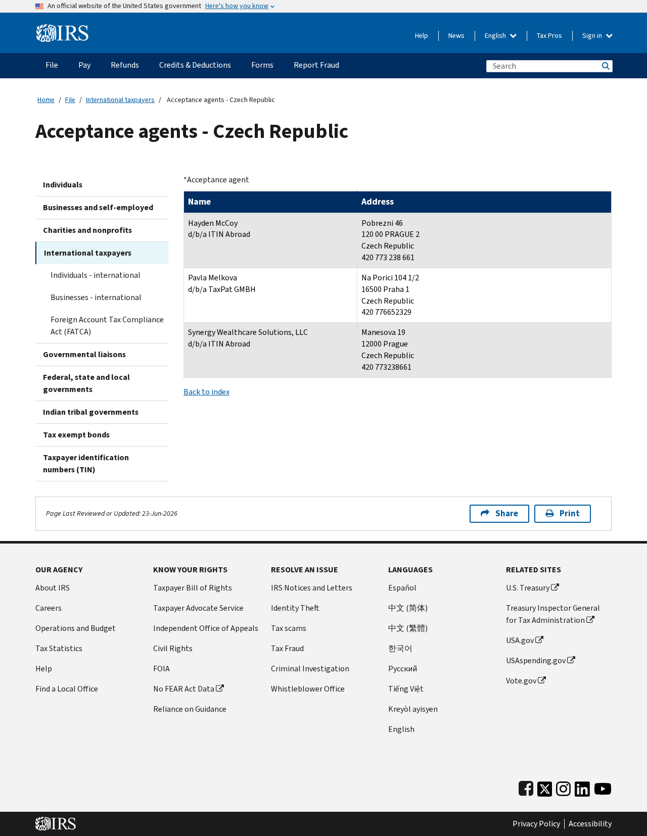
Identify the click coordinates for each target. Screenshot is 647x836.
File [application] (51, 65)
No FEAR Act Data (183, 688)
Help (421, 35)
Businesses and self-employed (98, 207)
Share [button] (506, 513)
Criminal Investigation (310, 668)
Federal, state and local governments (86, 383)
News (456, 35)
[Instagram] (563, 786)
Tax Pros (549, 35)
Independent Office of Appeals (205, 628)
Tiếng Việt (406, 688)
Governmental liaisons (84, 354)
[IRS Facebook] (526, 786)
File (70, 100)
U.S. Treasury (527, 587)
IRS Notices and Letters (311, 587)
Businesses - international (96, 297)
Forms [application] (262, 65)
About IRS (52, 587)
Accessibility (590, 824)
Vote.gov (521, 680)
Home (46, 100)
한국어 (400, 648)
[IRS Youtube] (603, 786)
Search (605, 66)
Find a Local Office (66, 688)
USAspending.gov (536, 660)
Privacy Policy (536, 824)
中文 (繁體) (408, 628)
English (496, 35)
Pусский (402, 668)
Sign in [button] (593, 35)
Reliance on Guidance (189, 709)
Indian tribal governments (90, 412)
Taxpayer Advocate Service (198, 608)
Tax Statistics (58, 648)
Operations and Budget (75, 628)
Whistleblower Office (308, 688)
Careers (48, 608)
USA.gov (520, 640)
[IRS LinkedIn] (582, 786)
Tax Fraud (287, 648)
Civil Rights (173, 648)
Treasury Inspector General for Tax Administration (553, 614)
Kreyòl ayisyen (413, 709)
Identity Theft (295, 608)
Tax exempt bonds (76, 434)
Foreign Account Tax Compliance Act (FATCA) (107, 325)
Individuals (62, 184)
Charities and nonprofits (87, 230)
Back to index (206, 391)
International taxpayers (120, 100)
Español (402, 587)
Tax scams (288, 628)
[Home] (62, 29)
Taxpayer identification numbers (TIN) (86, 463)
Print (570, 513)
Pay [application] (84, 65)
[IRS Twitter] (544, 786)
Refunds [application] (125, 65)
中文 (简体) (408, 608)
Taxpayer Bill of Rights (192, 587)
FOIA (161, 668)
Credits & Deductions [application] (195, 65)
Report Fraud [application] (316, 65)
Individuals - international (96, 275)
